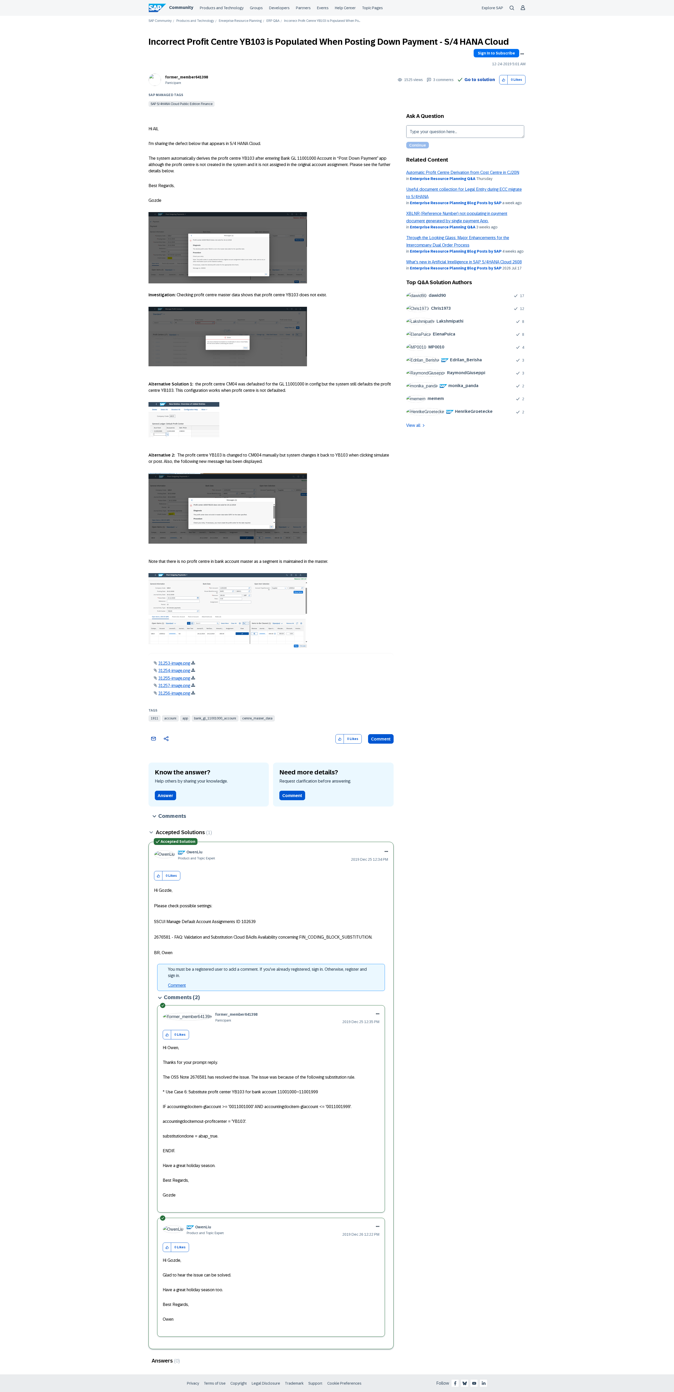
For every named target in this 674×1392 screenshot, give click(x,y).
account (170, 718)
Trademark (294, 1383)
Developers (279, 8)
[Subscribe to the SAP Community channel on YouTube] (474, 1383)
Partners (303, 8)
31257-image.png (174, 685)
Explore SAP (492, 8)
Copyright (238, 1383)
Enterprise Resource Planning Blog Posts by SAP (456, 203)
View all (413, 425)
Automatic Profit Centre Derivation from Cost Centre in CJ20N (462, 172)
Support (315, 1383)
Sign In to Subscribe (496, 53)
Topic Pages (372, 8)
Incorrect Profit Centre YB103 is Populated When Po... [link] (322, 21)
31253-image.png (174, 663)
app (185, 718)
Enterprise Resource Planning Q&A (442, 179)
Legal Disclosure (266, 1383)
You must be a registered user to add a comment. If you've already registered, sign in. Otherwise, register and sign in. (267, 972)
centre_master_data (257, 718)
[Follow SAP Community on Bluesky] (465, 1383)
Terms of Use (215, 1383)
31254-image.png (174, 670)
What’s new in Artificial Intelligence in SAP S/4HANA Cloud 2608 (464, 262)
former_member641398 (186, 77)
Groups (256, 8)
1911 (154, 718)
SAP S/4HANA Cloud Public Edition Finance (181, 104)
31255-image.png (174, 678)
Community (181, 7)
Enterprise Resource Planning (240, 21)
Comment (381, 739)
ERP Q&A (272, 21)
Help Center (345, 8)
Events (323, 8)
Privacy (193, 1383)
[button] (503, 79)
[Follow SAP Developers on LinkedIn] (484, 1383)
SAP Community (160, 21)
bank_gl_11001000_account (215, 718)
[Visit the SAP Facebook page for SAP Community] (455, 1383)
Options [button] (522, 54)
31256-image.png (174, 693)
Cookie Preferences (344, 1383)
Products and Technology (222, 8)
